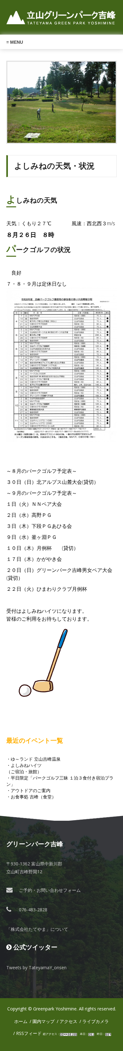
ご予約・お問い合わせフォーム (50, 890)
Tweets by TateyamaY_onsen (36, 967)
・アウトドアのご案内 (28, 790)
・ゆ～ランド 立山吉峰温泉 (33, 759)
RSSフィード (29, 1033)
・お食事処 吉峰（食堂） (31, 797)
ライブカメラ (95, 1021)
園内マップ (43, 1021)
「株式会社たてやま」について (37, 929)
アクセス (68, 1021)
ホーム (20, 1021)
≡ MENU (14, 42)
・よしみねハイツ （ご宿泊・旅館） (24, 768)
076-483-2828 (33, 910)
